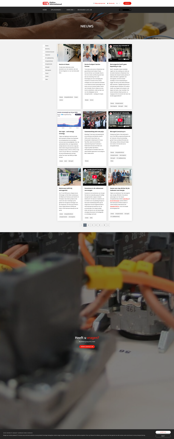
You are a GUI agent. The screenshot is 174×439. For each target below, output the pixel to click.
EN (119, 3)
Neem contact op (87, 347)
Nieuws (46, 45)
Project (46, 73)
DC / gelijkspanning (49, 58)
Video (46, 79)
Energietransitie (48, 64)
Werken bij (111, 3)
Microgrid (47, 67)
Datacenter (47, 55)
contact (127, 3)
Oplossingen (56, 10)
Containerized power (49, 51)
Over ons (70, 10)
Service (46, 76)
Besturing (47, 48)
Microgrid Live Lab (85, 10)
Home (45, 10)
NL (117, 3)
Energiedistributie (49, 61)
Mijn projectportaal (100, 3)
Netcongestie (48, 70)
